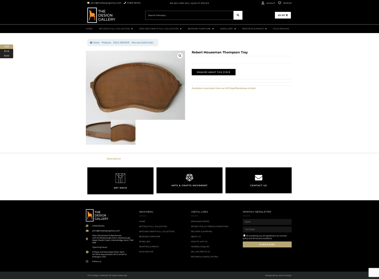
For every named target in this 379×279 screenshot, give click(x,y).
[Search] (237, 15)
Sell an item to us (200, 252)
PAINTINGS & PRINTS (149, 246)
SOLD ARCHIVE (146, 252)
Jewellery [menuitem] (226, 28)
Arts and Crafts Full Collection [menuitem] (159, 28)
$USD (8, 55)
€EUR (8, 50)
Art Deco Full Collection (153, 226)
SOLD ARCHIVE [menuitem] (281, 28)
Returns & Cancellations (204, 257)
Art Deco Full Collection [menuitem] (114, 28)
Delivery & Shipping (201, 231)
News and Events (200, 221)
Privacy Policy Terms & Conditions (209, 226)
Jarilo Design (285, 275)
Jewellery (145, 241)
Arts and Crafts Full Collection (156, 231)
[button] (180, 55)
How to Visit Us (199, 241)
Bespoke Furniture (149, 236)
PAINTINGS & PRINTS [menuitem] (253, 28)
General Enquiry (200, 246)
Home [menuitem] (89, 28)
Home (96, 42)
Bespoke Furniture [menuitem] (199, 28)
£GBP (8, 46)
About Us (196, 236)
